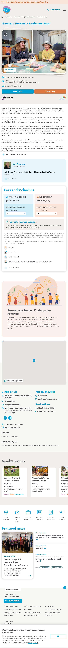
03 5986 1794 (9, 401)
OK (58, 636)
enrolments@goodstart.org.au (48, 399)
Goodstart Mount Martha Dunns (40, 480)
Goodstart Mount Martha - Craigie (12, 480)
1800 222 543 (55, 9)
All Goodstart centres (11, 606)
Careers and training (31, 615)
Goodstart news (45, 567)
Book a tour (17, 91)
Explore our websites (12, 589)
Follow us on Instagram (10, 418)
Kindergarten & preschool (13, 612)
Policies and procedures (32, 606)
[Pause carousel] (5, 34)
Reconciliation (50, 606)
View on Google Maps (15, 381)
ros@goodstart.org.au (12, 405)
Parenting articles (56, 567)
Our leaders (28, 609)
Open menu (64, 10)
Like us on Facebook (5, 418)
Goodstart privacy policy (53, 609)
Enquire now (50, 91)
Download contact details (13, 424)
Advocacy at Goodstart (32, 612)
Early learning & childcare (12, 609)
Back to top (64, 587)
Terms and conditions (52, 612)
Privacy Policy (33, 643)
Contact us (49, 615)
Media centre (8, 615)
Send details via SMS (12, 427)
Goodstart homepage (7, 10)
